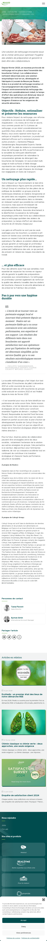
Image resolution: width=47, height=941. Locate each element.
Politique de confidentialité (30, 938)
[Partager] (19, 637)
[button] (43, 899)
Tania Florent (17, 607)
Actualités (12, 12)
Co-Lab (5, 829)
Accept (23, 920)
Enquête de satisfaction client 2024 (20, 795)
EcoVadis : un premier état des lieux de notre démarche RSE (22, 695)
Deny (23, 926)
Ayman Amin (17, 618)
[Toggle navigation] (43, 3)
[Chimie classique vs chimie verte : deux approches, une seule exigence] (23, 722)
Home (4, 12)
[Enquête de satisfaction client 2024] (23, 772)
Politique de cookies (13, 938)
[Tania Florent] (7, 608)
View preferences (23, 933)
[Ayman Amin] (7, 619)
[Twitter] (9, 637)
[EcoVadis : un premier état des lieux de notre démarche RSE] (23, 673)
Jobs (4, 825)
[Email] (14, 637)
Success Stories (25, 12)
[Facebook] (4, 637)
